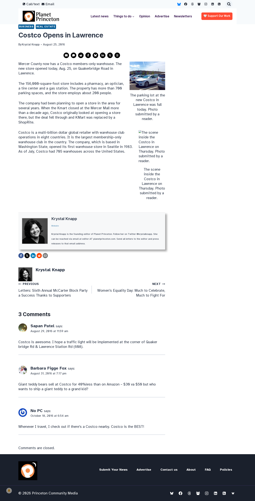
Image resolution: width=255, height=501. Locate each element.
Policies (226, 470)
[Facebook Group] (199, 4)
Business (26, 26)
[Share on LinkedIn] (102, 55)
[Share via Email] (66, 55)
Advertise (162, 16)
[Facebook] (186, 4)
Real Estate (45, 26)
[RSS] (219, 4)
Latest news (100, 16)
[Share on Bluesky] (95, 55)
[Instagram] (206, 4)
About (191, 470)
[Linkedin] (212, 4)
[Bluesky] (179, 4)
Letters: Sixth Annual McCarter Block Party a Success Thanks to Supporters (52, 289)
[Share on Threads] (117, 55)
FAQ (208, 470)
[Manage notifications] (9, 490)
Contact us (168, 470)
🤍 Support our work (216, 16)
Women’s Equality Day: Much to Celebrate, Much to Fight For (131, 289)
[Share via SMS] (73, 55)
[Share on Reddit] (81, 55)
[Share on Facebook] (88, 55)
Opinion (144, 16)
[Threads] (192, 4)
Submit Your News (113, 470)
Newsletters (183, 16)
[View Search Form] (229, 4)
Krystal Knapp (64, 218)
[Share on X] (110, 55)
